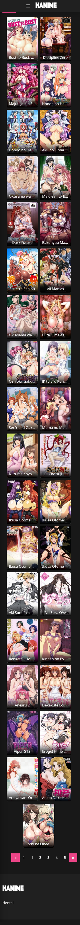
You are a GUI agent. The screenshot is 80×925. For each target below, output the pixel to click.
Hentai (8, 902)
